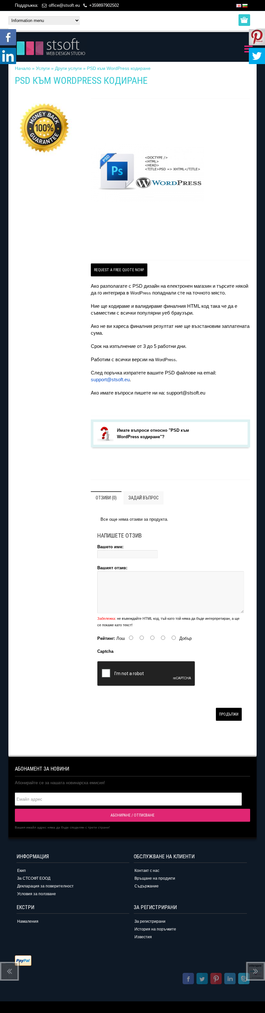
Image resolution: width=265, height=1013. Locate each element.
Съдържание (146, 886)
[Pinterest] (216, 979)
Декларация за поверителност (45, 886)
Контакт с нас (146, 870)
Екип (21, 870)
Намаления (27, 921)
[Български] (245, 5)
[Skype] (243, 979)
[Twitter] (202, 979)
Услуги (43, 68)
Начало (23, 68)
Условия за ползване (36, 894)
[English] (238, 5)
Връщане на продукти (154, 878)
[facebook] (188, 979)
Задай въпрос (143, 497)
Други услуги (68, 68)
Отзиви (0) (106, 497)
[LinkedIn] (230, 979)
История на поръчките (155, 929)
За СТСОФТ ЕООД (33, 878)
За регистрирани (149, 921)
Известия (143, 937)
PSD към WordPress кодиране (119, 68)
